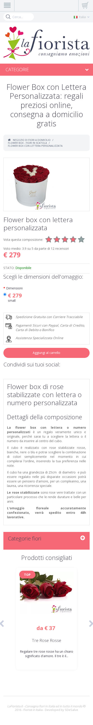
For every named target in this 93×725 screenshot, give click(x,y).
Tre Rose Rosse (46, 640)
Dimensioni (14, 288)
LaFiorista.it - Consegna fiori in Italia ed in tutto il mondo (44, 706)
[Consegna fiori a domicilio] (46, 43)
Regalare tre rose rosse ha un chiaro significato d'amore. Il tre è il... (46, 653)
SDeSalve (71, 710)
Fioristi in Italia (33, 710)
